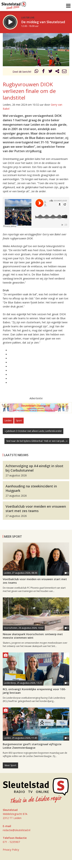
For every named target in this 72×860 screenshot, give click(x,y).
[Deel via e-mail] (64, 71)
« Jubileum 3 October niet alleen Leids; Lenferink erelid (33, 431)
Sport (19, 420)
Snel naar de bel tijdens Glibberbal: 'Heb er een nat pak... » (36, 441)
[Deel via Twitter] (50, 71)
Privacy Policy (11, 849)
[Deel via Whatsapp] (36, 71)
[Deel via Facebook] (43, 71)
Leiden (8, 420)
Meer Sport (10, 765)
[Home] (13, 4)
